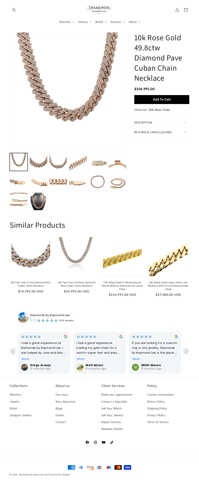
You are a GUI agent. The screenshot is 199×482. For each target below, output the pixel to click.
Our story (62, 394)
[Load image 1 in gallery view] (19, 162)
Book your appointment (117, 394)
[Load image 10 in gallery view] (78, 182)
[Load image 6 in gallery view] (118, 162)
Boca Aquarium (66, 401)
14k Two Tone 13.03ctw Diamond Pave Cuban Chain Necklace (76, 284)
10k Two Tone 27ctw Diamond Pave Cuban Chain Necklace (31, 284)
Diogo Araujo (40, 365)
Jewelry (14, 401)
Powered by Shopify (59, 474)
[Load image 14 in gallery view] (38, 201)
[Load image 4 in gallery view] (78, 162)
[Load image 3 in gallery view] (58, 162)
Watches (15, 394)
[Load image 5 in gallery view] (98, 162)
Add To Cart (162, 99)
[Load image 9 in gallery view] (58, 182)
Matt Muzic (94, 365)
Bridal (13, 408)
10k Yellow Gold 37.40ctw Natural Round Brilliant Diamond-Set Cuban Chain (122, 286)
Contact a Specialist (114, 401)
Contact (61, 422)
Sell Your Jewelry (112, 415)
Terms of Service (158, 422)
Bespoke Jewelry (112, 428)
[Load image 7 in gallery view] (19, 182)
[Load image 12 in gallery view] (118, 182)
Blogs (59, 408)
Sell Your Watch (111, 408)
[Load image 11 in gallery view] (98, 182)
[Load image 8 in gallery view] (38, 182)
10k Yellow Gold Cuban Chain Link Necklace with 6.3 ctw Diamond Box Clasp (168, 286)
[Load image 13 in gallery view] (19, 201)
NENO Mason (151, 365)
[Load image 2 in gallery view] (38, 162)
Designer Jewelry (21, 415)
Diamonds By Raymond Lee (50, 315)
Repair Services (111, 422)
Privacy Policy (156, 415)
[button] (14, 10)
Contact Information (160, 394)
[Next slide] (186, 351)
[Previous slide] (13, 351)
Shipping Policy (157, 408)
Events (60, 415)
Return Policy (156, 401)
